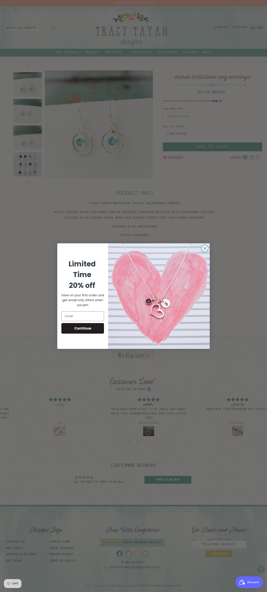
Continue (82, 328)
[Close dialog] (204, 248)
